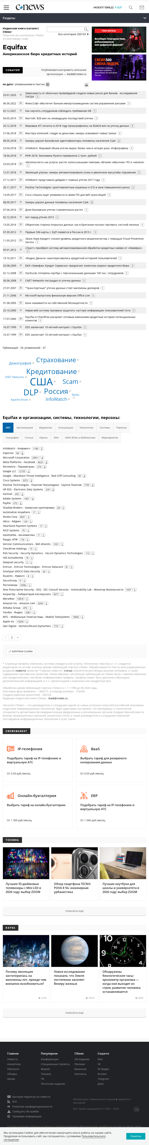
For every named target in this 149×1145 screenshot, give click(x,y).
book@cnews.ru (76, 74)
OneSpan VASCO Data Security (21, 571)
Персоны (121, 427)
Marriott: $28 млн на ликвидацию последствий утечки (59, 118)
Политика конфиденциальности (32, 1106)
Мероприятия (110, 437)
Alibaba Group (12, 607)
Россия (56, 391)
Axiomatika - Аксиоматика (19, 535)
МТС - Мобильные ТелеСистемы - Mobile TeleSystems (36, 617)
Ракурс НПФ (10, 539)
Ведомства (45, 427)
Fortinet (7, 494)
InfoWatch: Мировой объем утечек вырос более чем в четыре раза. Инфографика (76, 148)
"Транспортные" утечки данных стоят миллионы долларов (62, 288)
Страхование (56, 359)
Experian (8, 453)
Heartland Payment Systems (20, 526)
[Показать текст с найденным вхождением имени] (47, 84)
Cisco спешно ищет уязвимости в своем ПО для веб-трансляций (65, 194)
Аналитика (14, 1064)
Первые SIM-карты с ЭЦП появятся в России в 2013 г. (58, 232)
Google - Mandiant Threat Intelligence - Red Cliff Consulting (39, 475)
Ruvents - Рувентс (14, 576)
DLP (31, 392)
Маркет (45, 1069)
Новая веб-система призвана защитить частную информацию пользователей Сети (77, 310)
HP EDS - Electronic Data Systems (23, 489)
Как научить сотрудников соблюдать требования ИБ (58, 111)
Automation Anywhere (16, 512)
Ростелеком (10, 585)
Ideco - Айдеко (12, 521)
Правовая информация (26, 1116)
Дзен (101, 1083)
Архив (11, 1079)
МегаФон (8, 598)
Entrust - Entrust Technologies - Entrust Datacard (33, 566)
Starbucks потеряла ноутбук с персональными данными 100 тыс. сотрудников (74, 273)
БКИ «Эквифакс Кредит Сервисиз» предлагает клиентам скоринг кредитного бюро (77, 265)
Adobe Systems (12, 498)
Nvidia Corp (10, 516)
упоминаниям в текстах (30, 84)
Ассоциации (65, 427)
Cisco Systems (11, 480)
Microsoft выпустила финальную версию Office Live (57, 295)
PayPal (7, 503)
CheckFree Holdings (15, 548)
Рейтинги (13, 1069)
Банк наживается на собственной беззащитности (56, 303)
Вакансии (80, 1069)
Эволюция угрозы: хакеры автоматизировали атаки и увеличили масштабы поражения (80, 172)
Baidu (75, 394)
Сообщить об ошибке (25, 1111)
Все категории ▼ (73, 34)
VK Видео (103, 1069)
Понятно (135, 1136)
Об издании (81, 1059)
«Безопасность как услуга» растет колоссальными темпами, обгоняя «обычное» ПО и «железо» (84, 162)
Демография (20, 363)
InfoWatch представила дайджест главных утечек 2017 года (62, 180)
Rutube (102, 1074)
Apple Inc (8, 621)
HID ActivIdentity (13, 557)
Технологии (86, 427)
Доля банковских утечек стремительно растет (54, 209)
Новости (12, 1059)
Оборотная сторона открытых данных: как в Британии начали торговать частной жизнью (82, 224)
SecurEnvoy (10, 580)
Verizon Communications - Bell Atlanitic (27, 544)
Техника (46, 1074)
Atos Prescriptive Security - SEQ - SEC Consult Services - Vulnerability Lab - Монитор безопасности (63, 589)
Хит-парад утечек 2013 (39, 217)
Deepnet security (13, 562)
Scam (70, 381)
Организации (25, 427)
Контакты (80, 1074)
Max (100, 1059)
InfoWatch (56, 399)
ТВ (42, 1079)
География (12, 437)
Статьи (29, 437)
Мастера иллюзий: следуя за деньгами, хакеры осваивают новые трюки (70, 133)
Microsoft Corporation (16, 457)
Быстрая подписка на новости (31, 1096)
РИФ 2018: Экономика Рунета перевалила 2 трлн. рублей (61, 155)
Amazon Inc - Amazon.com (19, 603)
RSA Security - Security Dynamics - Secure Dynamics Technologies (43, 553)
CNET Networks (14, 377)
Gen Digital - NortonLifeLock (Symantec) (27, 626)
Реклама (79, 1064)
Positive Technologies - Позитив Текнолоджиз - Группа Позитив (42, 485)
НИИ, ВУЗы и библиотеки (80, 437)
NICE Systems (11, 530)
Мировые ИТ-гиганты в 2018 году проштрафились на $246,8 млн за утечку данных (77, 125)
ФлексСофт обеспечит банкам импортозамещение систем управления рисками (75, 103)
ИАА (56, 437)
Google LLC (9, 471)
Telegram (103, 1079)
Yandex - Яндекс (13, 612)
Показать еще (74, 911)
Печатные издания (53, 1083)
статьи (68, 670)
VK (99, 1064)
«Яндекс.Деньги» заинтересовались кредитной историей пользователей (71, 258)
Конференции (50, 1059)
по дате (8, 84)
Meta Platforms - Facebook (19, 462)
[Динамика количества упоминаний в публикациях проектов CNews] (86, 84)
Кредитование (51, 371)
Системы (105, 427)
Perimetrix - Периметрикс (19, 466)
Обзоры (12, 1074)
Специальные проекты (55, 1064)
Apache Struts (19, 400)
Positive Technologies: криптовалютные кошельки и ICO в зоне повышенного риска (77, 187)
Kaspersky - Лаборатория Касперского (27, 594)
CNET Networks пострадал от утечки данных (53, 280)
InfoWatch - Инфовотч (16, 448)
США (41, 381)
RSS (14, 1101)
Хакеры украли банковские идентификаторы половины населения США (70, 140)
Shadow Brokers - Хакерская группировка (29, 507)
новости (21, 670)
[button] (130, 7)
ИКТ (8, 427)
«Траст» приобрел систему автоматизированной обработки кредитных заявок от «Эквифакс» (83, 248)
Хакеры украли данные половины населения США (56, 202)
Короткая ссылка (22, 651)
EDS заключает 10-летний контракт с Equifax (53, 327)
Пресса (43, 437)
